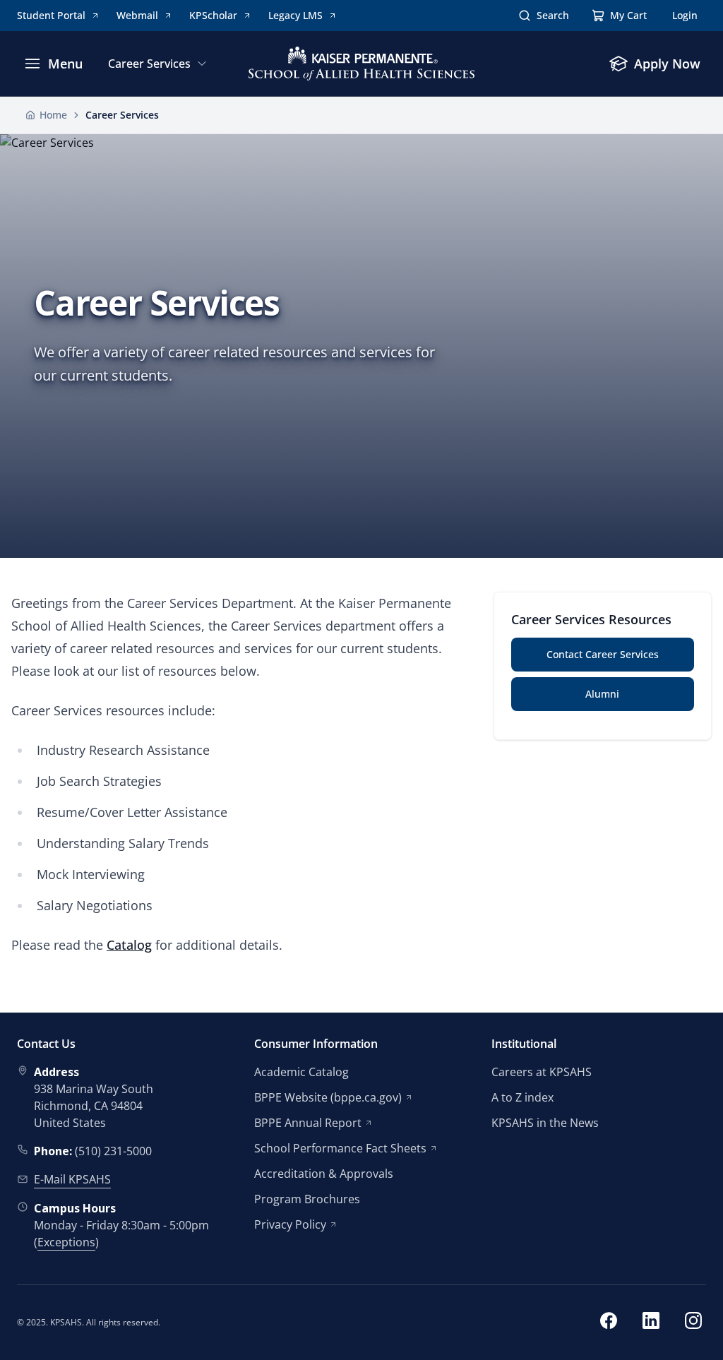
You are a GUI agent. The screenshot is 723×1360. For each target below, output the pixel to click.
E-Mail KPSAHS (72, 1179)
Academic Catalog (301, 1072)
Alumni (602, 693)
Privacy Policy (290, 1224)
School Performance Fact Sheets (340, 1148)
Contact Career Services (602, 654)
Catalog (129, 944)
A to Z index (522, 1097)
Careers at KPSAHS (541, 1072)
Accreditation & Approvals (323, 1173)
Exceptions (66, 1242)
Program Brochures (307, 1199)
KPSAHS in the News (545, 1123)
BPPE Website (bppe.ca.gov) (328, 1097)
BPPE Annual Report (308, 1123)
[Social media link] (608, 1322)
